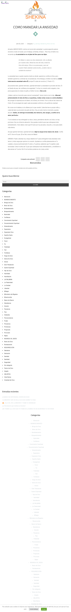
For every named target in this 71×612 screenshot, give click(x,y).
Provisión (7, 333)
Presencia (7, 324)
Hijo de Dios (8, 270)
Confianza (7, 217)
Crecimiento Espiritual (10, 220)
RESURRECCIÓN (9, 347)
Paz (5, 312)
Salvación (7, 353)
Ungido (6, 371)
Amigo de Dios (8, 202)
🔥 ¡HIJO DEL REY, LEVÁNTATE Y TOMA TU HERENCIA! (19, 403)
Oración (6, 306)
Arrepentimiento (9, 211)
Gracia (6, 262)
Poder (6, 321)
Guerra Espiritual (9, 268)
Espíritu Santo (8, 235)
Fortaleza (7, 253)
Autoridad (7, 214)
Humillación (7, 276)
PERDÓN (7, 315)
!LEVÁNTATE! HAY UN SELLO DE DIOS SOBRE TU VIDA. (19, 400)
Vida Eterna (7, 377)
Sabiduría (7, 350)
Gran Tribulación (9, 265)
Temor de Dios (8, 368)
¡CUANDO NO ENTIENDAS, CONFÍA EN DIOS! (16, 397)
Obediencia (43, 44)
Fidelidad (7, 247)
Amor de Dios (8, 205)
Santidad (6, 359)
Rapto (6, 336)
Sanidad (6, 356)
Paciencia (7, 309)
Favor (6, 241)
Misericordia (8, 297)
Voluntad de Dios (9, 380)
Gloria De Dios (8, 259)
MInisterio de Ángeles (11, 294)
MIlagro (6, 291)
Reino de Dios (51, 44)
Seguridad (7, 362)
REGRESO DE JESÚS (10, 338)
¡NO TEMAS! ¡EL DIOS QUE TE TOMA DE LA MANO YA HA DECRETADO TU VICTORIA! (28, 409)
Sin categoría (8, 365)
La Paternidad (8, 282)
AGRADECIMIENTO (10, 199)
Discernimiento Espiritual (11, 223)
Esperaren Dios (9, 232)
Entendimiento (8, 226)
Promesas (7, 327)
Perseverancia (8, 318)
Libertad (37, 44)
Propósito (7, 330)
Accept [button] (44, 609)
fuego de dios (8, 256)
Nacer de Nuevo (9, 300)
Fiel (5, 250)
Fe (33, 44)
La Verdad (7, 285)
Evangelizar (7, 238)
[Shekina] (35, 10)
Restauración (8, 344)
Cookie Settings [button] (34, 609)
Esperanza (7, 229)
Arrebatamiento (8, 208)
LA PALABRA (8, 279)
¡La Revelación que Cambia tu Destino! (14, 406)
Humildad (7, 273)
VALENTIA (7, 374)
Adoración (7, 197)
